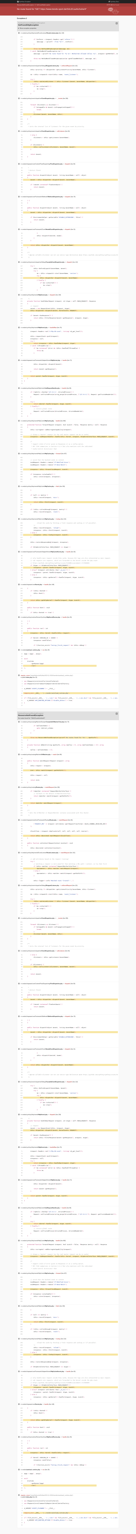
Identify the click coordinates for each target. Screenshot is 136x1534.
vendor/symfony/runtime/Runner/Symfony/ (41, 617)
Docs (114, 1)
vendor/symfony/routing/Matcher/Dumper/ (43, 722)
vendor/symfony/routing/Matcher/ (36, 754)
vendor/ (31, 650)
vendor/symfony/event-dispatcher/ (38, 98)
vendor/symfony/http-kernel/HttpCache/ (41, 388)
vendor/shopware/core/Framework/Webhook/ (42, 196)
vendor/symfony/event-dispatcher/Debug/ (40, 66)
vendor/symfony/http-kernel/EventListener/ (40, 33)
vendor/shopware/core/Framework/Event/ (42, 229)
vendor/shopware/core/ (32, 584)
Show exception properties (28, 28)
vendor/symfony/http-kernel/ (34, 295)
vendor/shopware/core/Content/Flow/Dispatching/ (42, 164)
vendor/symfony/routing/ (32, 787)
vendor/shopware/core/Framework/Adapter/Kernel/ (41, 360)
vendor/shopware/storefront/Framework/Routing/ (39, 820)
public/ (27, 677)
